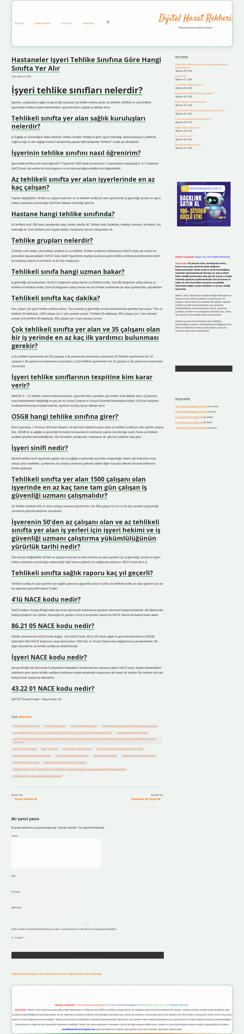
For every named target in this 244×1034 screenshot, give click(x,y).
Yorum (14, 836)
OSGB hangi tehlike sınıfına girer (72, 756)
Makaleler (25, 716)
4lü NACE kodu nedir (55, 726)
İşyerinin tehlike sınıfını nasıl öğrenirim (32, 756)
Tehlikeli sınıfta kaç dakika (26, 762)
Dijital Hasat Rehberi (195, 18)
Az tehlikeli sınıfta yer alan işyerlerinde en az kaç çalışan (129, 726)
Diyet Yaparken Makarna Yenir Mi (191, 406)
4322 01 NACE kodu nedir (26, 726)
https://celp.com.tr (80, 973)
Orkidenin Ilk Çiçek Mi (145, 799)
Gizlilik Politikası (42, 23)
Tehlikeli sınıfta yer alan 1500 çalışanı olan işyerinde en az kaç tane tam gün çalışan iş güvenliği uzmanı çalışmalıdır (70, 769)
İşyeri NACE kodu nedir (25, 749)
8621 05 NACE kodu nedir (84, 726)
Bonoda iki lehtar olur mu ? (188, 145)
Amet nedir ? (181, 76)
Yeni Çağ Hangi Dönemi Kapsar (190, 428)
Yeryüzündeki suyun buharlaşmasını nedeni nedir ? (200, 110)
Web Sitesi (16, 907)
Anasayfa (19, 23)
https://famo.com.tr (56, 973)
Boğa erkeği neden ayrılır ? (188, 127)
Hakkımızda (88, 23)
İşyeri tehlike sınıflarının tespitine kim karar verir (120, 749)
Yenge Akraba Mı (25, 799)
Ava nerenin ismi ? (184, 136)
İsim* (13, 876)
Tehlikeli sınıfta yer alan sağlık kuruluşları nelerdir (37, 776)
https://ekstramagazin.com (27, 973)
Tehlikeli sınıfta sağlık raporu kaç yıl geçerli (65, 762)
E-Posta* (15, 892)
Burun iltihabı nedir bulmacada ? (191, 102)
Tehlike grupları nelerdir (105, 756)
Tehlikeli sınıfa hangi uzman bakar (138, 756)
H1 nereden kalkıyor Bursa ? (189, 85)
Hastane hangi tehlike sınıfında (132, 733)
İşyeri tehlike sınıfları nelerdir (77, 749)
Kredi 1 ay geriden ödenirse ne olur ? (193, 119)
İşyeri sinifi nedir (50, 749)
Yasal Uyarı (66, 23)
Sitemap (96, 973)
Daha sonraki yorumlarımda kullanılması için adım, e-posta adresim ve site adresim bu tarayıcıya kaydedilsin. (64, 929)
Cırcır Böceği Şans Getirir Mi (189, 417)
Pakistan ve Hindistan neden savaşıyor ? (195, 93)
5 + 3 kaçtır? (18, 937)
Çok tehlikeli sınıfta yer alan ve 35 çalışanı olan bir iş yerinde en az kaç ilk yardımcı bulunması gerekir (62, 733)
